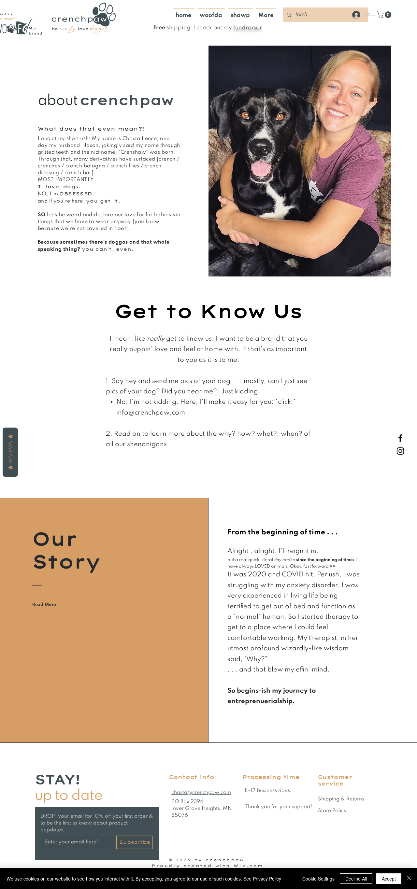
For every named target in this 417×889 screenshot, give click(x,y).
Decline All (356, 878)
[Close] (409, 878)
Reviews (10, 452)
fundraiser (247, 28)
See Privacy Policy (262, 878)
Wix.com (249, 865)
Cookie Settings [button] (318, 878)
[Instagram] (400, 451)
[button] (385, 14)
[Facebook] (400, 438)
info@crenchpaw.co (147, 413)
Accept (389, 878)
